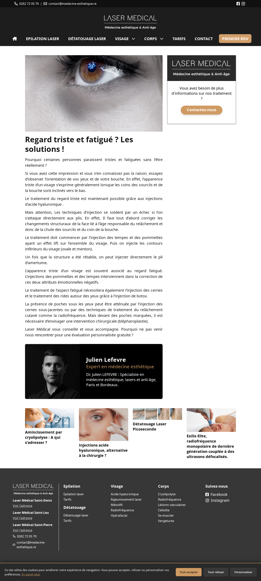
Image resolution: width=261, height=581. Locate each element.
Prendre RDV (235, 38)
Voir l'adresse (22, 506)
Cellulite (163, 510)
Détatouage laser (87, 38)
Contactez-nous (201, 109)
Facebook (219, 494)
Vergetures (166, 521)
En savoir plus (31, 574)
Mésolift (117, 505)
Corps (150, 38)
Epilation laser (42, 38)
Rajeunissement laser (126, 499)
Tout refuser (216, 572)
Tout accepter (189, 572)
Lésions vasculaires (172, 505)
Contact (204, 38)
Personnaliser (243, 572)
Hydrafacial (119, 515)
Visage (122, 38)
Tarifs (179, 38)
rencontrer (44, 334)
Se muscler (166, 515)
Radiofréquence (122, 510)
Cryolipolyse (167, 494)
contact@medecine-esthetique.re (72, 4)
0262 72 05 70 (29, 4)
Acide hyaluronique (125, 494)
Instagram (219, 500)
